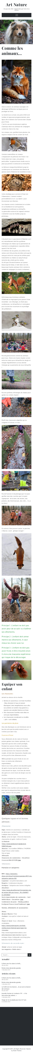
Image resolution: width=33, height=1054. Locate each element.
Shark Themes (17, 1050)
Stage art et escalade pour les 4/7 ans (14, 1000)
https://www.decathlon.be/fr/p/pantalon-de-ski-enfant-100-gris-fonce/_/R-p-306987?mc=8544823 (16, 892)
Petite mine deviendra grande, (11, 968)
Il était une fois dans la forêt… (11, 963)
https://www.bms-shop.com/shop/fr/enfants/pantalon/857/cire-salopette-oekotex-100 (17, 876)
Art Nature (16, 4)
